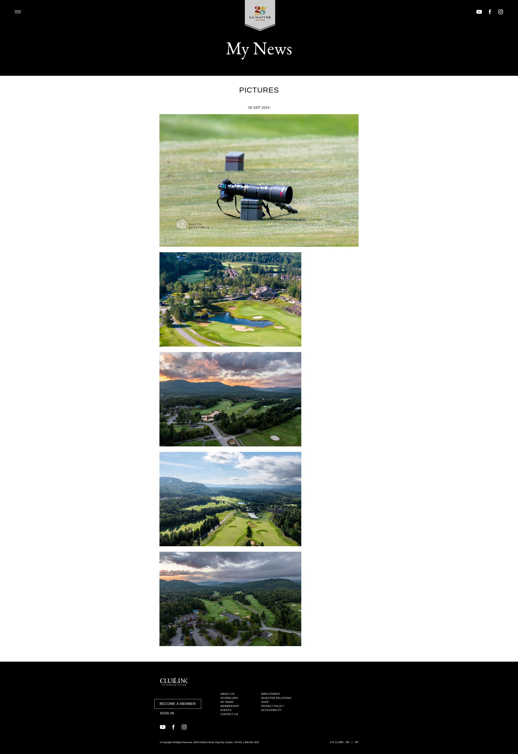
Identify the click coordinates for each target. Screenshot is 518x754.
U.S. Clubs (336, 742)
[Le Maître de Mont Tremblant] (260, 15)
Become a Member (178, 704)
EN (347, 742)
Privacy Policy (272, 706)
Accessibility (271, 710)
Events (226, 710)
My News (227, 702)
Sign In (167, 713)
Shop (265, 702)
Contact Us (229, 714)
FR (356, 742)
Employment (270, 694)
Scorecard (229, 698)
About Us (228, 694)
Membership (230, 706)
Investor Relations (276, 698)
